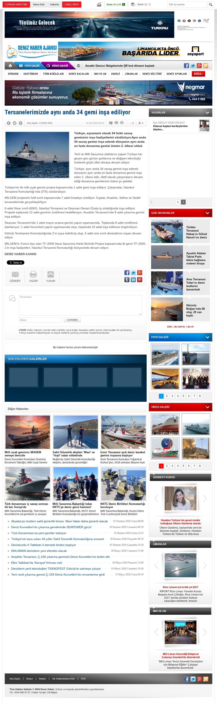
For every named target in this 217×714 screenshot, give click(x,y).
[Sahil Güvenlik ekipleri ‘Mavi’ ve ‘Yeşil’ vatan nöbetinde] (76, 432)
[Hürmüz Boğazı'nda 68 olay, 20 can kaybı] (167, 309)
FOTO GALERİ (159, 337)
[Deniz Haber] (31, 60)
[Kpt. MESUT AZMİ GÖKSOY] (204, 125)
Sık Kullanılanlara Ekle (63, 678)
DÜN (169, 327)
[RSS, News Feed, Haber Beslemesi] (205, 65)
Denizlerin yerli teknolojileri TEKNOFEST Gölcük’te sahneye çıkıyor (56, 568)
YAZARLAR (158, 112)
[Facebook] (9, 123)
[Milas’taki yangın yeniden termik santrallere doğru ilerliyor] (196, 449)
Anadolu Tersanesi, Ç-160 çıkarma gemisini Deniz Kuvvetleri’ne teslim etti (60, 556)
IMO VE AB (159, 611)
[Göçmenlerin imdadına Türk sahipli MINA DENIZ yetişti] (165, 449)
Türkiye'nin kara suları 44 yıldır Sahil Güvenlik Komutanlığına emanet (57, 539)
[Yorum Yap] (111, 123)
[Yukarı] (51, 276)
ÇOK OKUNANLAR (162, 212)
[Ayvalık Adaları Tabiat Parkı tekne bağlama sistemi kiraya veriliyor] (167, 257)
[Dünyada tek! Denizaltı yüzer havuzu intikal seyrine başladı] (196, 355)
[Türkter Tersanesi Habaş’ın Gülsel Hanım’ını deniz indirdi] (167, 231)
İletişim (42, 678)
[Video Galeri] (57, 65)
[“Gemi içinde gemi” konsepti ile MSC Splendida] (165, 355)
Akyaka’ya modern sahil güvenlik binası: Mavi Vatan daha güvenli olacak (59, 521)
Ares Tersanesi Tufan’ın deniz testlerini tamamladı (196, 284)
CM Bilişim (52, 692)
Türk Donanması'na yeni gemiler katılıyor (38, 533)
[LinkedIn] (133, 279)
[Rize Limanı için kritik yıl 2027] (180, 565)
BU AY (191, 327)
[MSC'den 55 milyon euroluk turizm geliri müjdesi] (165, 379)
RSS (83, 678)
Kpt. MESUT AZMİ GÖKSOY (170, 126)
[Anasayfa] (10, 65)
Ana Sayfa (15, 678)
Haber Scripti (39, 692)
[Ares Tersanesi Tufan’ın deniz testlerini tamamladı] (167, 283)
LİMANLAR (159, 544)
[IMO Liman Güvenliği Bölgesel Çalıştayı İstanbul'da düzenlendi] (180, 632)
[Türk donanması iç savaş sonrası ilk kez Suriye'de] (28, 483)
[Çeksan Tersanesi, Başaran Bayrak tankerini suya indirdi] (165, 424)
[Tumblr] (126, 279)
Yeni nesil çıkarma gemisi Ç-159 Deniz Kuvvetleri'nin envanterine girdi (58, 574)
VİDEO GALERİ (160, 407)
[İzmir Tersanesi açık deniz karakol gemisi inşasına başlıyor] (123, 432)
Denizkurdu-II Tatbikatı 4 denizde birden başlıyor (43, 545)
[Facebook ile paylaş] (186, 65)
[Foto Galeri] (30, 65)
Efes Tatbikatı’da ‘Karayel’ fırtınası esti (36, 562)
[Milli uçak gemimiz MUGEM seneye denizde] (28, 432)
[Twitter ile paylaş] (192, 65)
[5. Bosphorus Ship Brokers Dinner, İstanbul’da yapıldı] (196, 379)
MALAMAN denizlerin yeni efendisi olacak (39, 550)
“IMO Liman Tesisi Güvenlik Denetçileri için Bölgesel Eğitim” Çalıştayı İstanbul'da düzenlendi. (180, 661)
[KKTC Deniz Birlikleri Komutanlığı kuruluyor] (123, 483)
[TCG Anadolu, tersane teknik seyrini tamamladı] (196, 424)
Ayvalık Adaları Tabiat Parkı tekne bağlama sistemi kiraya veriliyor (196, 258)
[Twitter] (15, 123)
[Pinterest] (139, 279)
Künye (29, 678)
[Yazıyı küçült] (131, 123)
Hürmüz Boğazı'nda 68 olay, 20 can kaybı (195, 310)
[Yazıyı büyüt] (140, 123)
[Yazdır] (122, 123)
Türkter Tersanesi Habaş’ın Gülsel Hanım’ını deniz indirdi (123, 65)
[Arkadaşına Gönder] (116, 123)
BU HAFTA (179, 327)
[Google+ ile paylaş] (199, 65)
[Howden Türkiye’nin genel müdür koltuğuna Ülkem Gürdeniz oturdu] (180, 498)
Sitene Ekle (39, 4)
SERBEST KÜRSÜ (164, 477)
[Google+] (20, 123)
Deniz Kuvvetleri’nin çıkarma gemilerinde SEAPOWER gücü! (51, 527)
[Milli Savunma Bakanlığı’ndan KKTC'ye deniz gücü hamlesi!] (76, 483)
